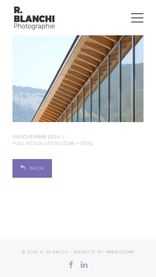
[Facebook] (71, 264)
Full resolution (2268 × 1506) (52, 143)
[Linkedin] (84, 264)
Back (37, 168)
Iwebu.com (120, 251)
